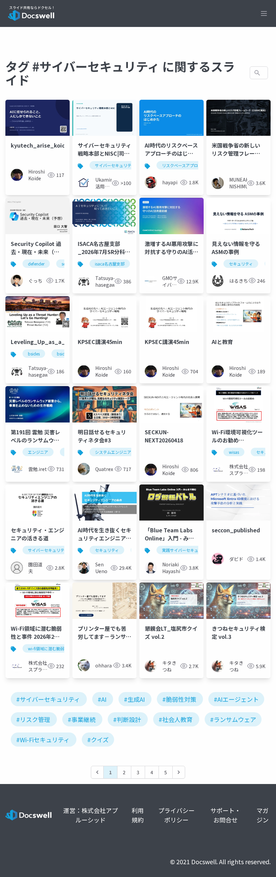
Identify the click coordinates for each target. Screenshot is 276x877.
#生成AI (134, 699)
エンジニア (38, 452)
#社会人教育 (176, 719)
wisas (234, 452)
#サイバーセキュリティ (48, 699)
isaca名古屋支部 (110, 264)
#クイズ (98, 739)
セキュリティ (241, 264)
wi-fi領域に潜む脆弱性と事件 (54, 648)
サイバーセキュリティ (48, 550)
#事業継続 (82, 719)
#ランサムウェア (233, 719)
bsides (34, 353)
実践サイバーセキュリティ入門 (190, 550)
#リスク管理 (33, 719)
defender (36, 264)
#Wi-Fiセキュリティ (43, 739)
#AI (102, 699)
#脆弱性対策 (179, 699)
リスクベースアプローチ (184, 165)
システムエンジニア (113, 452)
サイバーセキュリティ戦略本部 (123, 165)
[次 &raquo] (178, 772)
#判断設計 (127, 719)
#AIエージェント (236, 699)
